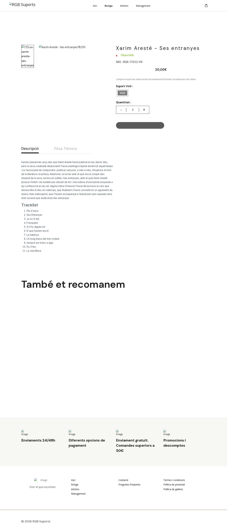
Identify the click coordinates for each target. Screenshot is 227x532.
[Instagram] (204, 522)
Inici (95, 5)
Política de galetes (173, 489)
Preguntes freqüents (129, 484)
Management (143, 5)
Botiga (109, 5)
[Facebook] (189, 522)
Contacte (123, 480)
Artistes (124, 5)
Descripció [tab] (30, 148)
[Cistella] (206, 5)
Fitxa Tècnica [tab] (65, 148)
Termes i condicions (174, 480)
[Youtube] (196, 522)
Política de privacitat (174, 484)
